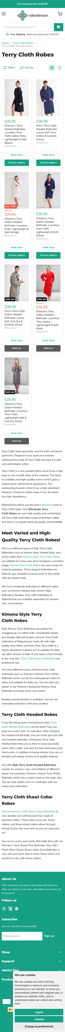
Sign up (49, 936)
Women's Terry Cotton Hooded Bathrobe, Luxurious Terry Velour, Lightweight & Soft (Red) (47, 320)
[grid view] (52, 68)
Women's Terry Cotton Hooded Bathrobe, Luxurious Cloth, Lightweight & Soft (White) (16, 225)
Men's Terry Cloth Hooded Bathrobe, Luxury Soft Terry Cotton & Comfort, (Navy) (46, 132)
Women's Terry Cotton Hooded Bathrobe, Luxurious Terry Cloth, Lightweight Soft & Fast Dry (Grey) (16, 412)
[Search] (58, 27)
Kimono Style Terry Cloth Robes (41, 556)
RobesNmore (42, 142)
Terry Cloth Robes (22, 43)
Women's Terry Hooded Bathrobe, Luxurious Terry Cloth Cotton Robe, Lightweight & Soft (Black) (15, 134)
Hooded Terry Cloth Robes (25, 565)
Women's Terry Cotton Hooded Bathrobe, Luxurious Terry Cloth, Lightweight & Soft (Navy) (47, 227)
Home (5, 43)
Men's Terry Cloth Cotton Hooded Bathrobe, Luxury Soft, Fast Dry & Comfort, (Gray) (15, 318)
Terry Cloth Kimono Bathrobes (38, 658)
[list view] (59, 68)
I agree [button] (39, 1012)
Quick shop (17, 154)
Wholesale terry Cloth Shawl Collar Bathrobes (28, 811)
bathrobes (46, 505)
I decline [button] (39, 1019)
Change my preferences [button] (39, 1026)
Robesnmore (10, 146)
